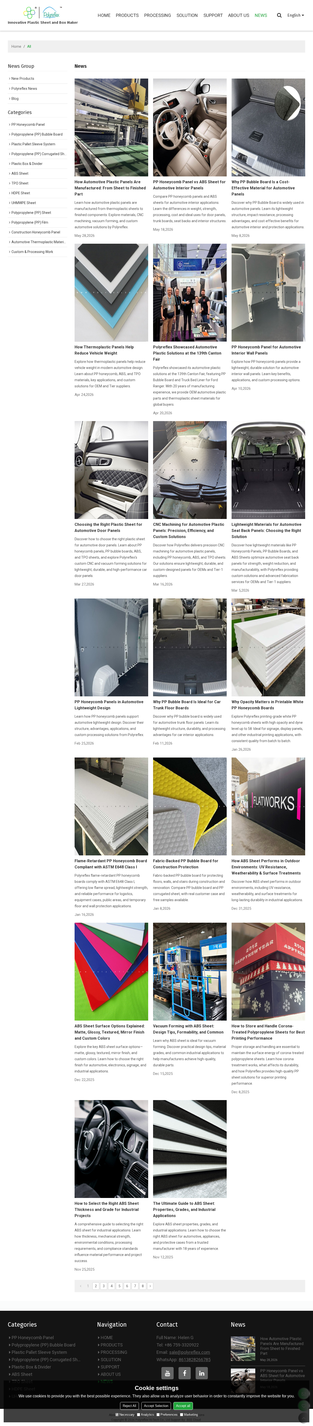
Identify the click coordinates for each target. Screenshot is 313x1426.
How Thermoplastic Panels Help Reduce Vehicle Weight (104, 350)
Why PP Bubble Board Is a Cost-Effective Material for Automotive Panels (263, 188)
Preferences (169, 1414)
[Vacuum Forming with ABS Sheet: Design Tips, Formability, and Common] (190, 972)
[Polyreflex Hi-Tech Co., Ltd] (43, 12)
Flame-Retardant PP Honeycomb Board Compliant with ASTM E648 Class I (111, 864)
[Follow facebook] (185, 1373)
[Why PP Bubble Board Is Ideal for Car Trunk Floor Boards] (190, 647)
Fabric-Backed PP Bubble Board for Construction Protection (185, 864)
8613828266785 (195, 1359)
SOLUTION (187, 15)
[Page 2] (150, 1286)
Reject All (129, 1406)
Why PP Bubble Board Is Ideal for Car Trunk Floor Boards (187, 705)
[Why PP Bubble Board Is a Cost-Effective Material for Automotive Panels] (268, 127)
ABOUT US (238, 15)
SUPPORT (213, 15)
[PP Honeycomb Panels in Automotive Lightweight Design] (111, 647)
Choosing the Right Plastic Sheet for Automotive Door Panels (108, 527)
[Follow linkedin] (202, 1373)
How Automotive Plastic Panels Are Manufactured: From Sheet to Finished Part (110, 188)
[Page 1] (81, 1286)
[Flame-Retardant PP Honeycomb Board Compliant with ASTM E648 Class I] (111, 806)
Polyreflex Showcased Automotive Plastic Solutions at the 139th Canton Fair (187, 353)
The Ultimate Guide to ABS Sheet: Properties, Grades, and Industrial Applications (184, 1209)
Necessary (126, 1414)
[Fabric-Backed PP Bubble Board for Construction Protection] (190, 806)
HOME (104, 15)
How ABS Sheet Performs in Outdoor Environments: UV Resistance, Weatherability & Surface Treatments (266, 867)
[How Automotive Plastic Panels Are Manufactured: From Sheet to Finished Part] (111, 127)
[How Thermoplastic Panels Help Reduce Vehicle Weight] (111, 293)
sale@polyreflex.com (189, 1352)
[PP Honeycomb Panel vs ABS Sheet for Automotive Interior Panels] (190, 127)
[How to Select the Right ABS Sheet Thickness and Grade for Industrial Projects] (111, 1149)
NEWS (261, 15)
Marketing (191, 1414)
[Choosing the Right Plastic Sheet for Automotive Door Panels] (111, 470)
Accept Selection (156, 1406)
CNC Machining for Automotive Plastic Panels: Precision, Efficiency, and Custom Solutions (188, 530)
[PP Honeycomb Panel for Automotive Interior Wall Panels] (268, 293)
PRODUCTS (127, 15)
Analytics (147, 1414)
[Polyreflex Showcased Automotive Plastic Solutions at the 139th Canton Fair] (190, 293)
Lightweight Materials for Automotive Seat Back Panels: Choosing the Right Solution (267, 530)
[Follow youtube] (167, 1373)
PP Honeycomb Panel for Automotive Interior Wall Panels (266, 350)
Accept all (183, 1406)
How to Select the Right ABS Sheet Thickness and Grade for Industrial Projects (107, 1209)
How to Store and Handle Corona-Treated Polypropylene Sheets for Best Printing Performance (268, 1032)
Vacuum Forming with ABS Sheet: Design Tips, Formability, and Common (188, 1029)
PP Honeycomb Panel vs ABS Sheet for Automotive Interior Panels (189, 185)
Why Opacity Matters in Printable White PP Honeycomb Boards (267, 705)
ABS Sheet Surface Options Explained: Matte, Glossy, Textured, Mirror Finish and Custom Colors (110, 1032)
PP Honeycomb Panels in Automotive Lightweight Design (109, 705)
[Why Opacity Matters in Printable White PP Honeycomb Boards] (268, 647)
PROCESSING (157, 15)
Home (16, 46)
